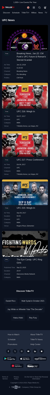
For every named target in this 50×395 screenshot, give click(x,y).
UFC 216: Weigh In (26, 111)
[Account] (45, 7)
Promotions (12, 344)
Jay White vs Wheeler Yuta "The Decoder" (25, 309)
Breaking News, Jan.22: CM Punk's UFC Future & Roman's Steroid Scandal (31, 56)
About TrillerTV (36, 334)
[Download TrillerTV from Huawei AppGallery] (17, 366)
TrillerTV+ (25, 13)
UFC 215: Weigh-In (26, 208)
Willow (33, 13)
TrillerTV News (36, 339)
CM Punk (20, 78)
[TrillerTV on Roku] (33, 366)
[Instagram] (21, 351)
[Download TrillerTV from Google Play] (9, 359)
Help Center (35, 344)
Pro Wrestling (21, 74)
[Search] (39, 7)
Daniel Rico (10, 301)
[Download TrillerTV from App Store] (25, 359)
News (40, 13)
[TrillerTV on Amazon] (40, 359)
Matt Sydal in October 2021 (33, 301)
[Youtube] (28, 351)
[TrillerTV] (8, 7)
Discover (6, 13)
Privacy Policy (16, 378)
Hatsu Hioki (18, 318)
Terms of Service (5, 378)
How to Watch (13, 334)
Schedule (16, 13)
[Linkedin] (35, 351)
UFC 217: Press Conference (30, 160)
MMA (18, 123)
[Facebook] (8, 351)
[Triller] (41, 351)
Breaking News (22, 71)
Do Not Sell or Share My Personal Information (36, 378)
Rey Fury (33, 318)
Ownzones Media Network (26, 274)
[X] (15, 351)
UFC (18, 119)
